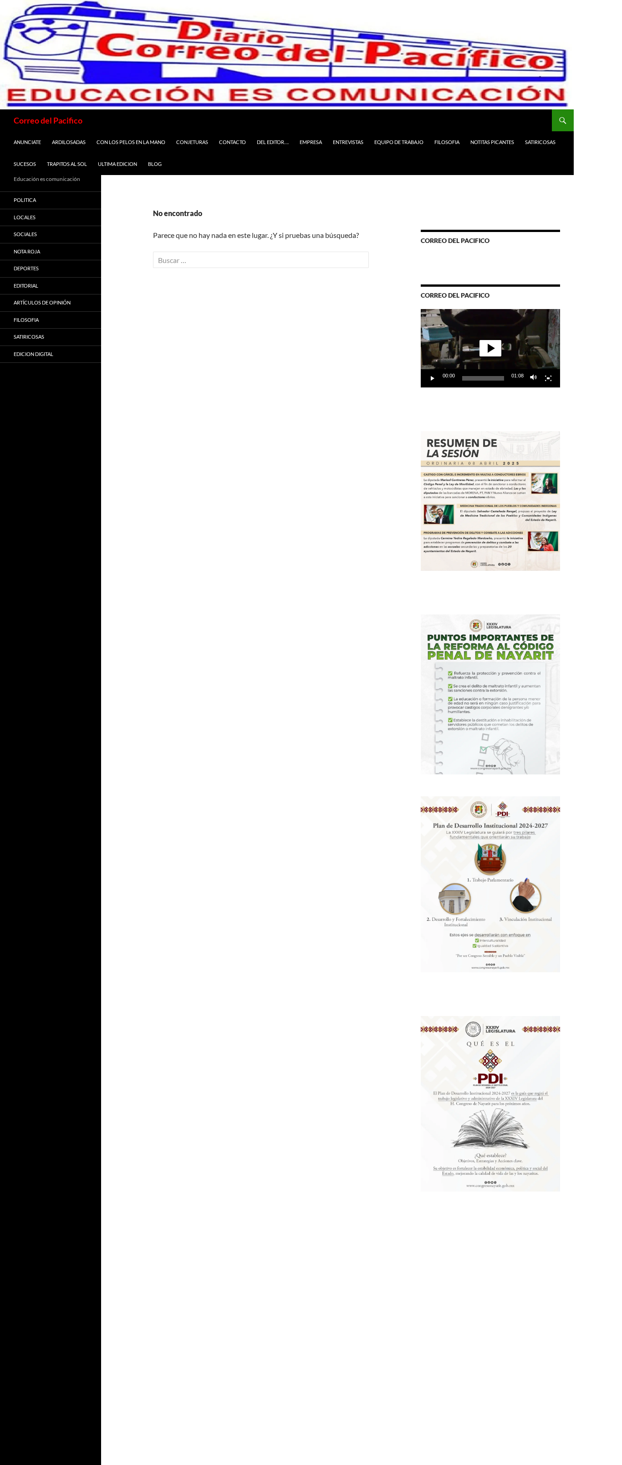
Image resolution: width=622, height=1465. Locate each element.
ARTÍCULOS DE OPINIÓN (42, 302)
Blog (155, 164)
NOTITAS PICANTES (492, 142)
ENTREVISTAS (348, 142)
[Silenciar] (533, 378)
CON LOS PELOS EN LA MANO (131, 142)
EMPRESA (311, 142)
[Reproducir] (432, 378)
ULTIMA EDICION (117, 164)
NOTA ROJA (27, 251)
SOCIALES (25, 234)
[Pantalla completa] (548, 378)
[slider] (483, 378)
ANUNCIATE (27, 142)
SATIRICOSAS (540, 142)
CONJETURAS (192, 142)
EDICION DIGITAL (33, 354)
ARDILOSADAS (69, 142)
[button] (490, 348)
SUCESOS (25, 164)
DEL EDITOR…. (273, 142)
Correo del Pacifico (48, 120)
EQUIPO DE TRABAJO (398, 142)
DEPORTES (26, 268)
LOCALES (25, 217)
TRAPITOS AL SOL (67, 164)
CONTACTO (232, 142)
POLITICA (25, 200)
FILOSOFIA (446, 142)
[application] (490, 348)
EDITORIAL (26, 286)
